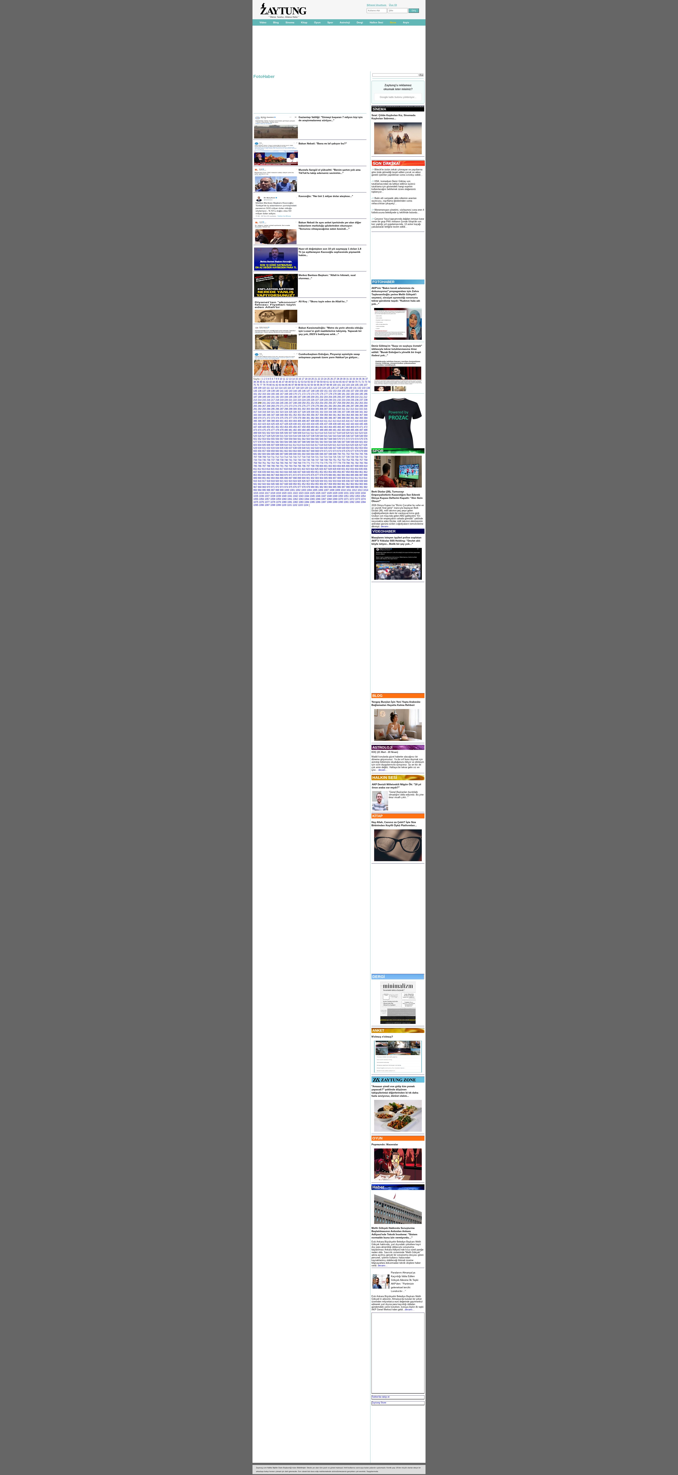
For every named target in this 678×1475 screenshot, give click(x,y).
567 (326, 439)
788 (268, 466)
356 (312, 415)
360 (330, 415)
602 (365, 442)
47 (283, 382)
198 (304, 397)
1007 (326, 490)
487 (317, 430)
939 (361, 481)
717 (299, 457)
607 (273, 445)
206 (339, 397)
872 (295, 475)
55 (308, 382)
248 (295, 403)
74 (369, 382)
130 (350, 388)
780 (348, 463)
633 (273, 448)
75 (254, 385)
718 (303, 457)
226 (312, 400)
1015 (255, 493)
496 (357, 430)
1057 (267, 499)
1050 (340, 496)
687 (282, 454)
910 (348, 478)
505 (282, 433)
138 (268, 391)
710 (268, 457)
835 (361, 469)
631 (264, 448)
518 (339, 433)
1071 (346, 499)
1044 (306, 496)
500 (259, 433)
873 (299, 475)
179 (335, 394)
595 (335, 442)
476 (268, 430)
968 (259, 487)
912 (356, 478)
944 (268, 484)
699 (335, 454)
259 (343, 403)
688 (286, 454)
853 (326, 472)
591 (317, 442)
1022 (295, 493)
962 (348, 484)
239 (255, 403)
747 (317, 460)
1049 (334, 496)
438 (330, 424)
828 (330, 469)
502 (268, 433)
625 (352, 445)
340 (357, 412)
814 (268, 469)
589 (308, 442)
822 (303, 469)
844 (286, 472)
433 (308, 424)
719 (308, 457)
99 (331, 385)
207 (343, 397)
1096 (261, 505)
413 (334, 421)
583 (282, 442)
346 (268, 415)
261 (352, 403)
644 (321, 448)
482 (295, 430)
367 (361, 415)
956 (321, 484)
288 (357, 406)
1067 (323, 499)
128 (341, 388)
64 (337, 382)
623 (343, 445)
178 (330, 394)
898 (295, 478)
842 (277, 472)
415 (343, 421)
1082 (295, 502)
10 (281, 379)
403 (290, 421)
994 (259, 490)
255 (326, 403)
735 (264, 460)
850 (312, 472)
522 (356, 433)
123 (319, 388)
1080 (284, 502)
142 (286, 391)
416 (348, 421)
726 (339, 457)
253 (317, 403)
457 (299, 427)
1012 (354, 490)
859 (352, 472)
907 (335, 478)
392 (357, 418)
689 (290, 454)
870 (286, 475)
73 (366, 382)
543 (335, 436)
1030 (340, 493)
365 (352, 415)
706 (365, 454)
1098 (272, 505)
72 (362, 382)
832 (348, 469)
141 (282, 391)
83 (280, 385)
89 (299, 385)
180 (339, 394)
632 (268, 448)
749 (326, 460)
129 (346, 388)
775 (326, 463)
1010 (343, 490)
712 (277, 457)
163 (264, 394)
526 (259, 436)
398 (268, 421)
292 (259, 409)
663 (290, 451)
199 (308, 397)
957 (326, 484)
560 (295, 439)
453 (282, 427)
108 (255, 388)
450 (268, 427)
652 (357, 448)
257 (335, 403)
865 (264, 475)
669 (317, 451)
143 (290, 391)
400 (277, 421)
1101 (289, 505)
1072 (351, 499)
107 (365, 385)
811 (255, 469)
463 (326, 427)
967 (255, 487)
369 (255, 418)
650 (348, 448)
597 (343, 442)
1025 (312, 493)
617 (317, 445)
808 (357, 466)
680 (365, 451)
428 (286, 424)
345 (264, 415)
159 (361, 391)
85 (286, 385)
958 (330, 484)
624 (348, 445)
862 (365, 472)
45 (277, 382)
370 (259, 418)
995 (264, 490)
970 (268, 487)
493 (343, 430)
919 (273, 481)
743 (299, 460)
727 (343, 457)
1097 (267, 505)
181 (343, 394)
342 (365, 412)
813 (264, 469)
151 (326, 391)
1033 (357, 493)
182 (348, 394)
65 (340, 382)
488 (321, 430)
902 (312, 478)
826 (321, 469)
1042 (295, 496)
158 (357, 391)
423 (264, 424)
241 (264, 403)
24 (325, 379)
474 (259, 430)
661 (282, 451)
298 (286, 409)
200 (312, 397)
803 (335, 466)
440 (339, 424)
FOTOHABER (383, 282)
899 (299, 478)
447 (255, 427)
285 (343, 406)
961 (343, 484)
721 (317, 457)
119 (302, 388)
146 (304, 391)
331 (317, 412)
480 (286, 430)
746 (312, 460)
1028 (329, 493)
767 (290, 463)
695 (317, 454)
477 (273, 430)
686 (277, 454)
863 (255, 475)
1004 (309, 490)
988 (348, 487)
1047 (323, 496)
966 (365, 484)
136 (259, 391)
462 (321, 427)
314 (356, 409)
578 (259, 442)
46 (280, 382)
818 (286, 469)
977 (299, 487)
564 (312, 439)
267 (264, 406)
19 (309, 379)
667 (308, 451)
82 (277, 385)
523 (361, 433)
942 (259, 484)
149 (317, 391)
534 (295, 436)
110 (264, 388)
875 (308, 475)
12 (287, 379)
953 (308, 484)
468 (348, 427)
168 (286, 394)
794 (295, 466)
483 (299, 430)
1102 (295, 505)
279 (317, 406)
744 (304, 460)
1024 (306, 493)
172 (304, 394)
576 (365, 439)
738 (277, 460)
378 (295, 418)
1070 (340, 499)
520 (348, 433)
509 (299, 433)
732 (365, 457)
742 (295, 460)
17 (303, 379)
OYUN (377, 1138)
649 (343, 448)
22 (319, 379)
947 (282, 484)
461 (317, 427)
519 (343, 433)
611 (290, 445)
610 (286, 445)
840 (268, 472)
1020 (284, 493)
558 (286, 439)
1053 (357, 496)
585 (290, 442)
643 (317, 448)
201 (317, 397)
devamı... (386, 526)
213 (255, 400)
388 (339, 418)
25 (328, 379)
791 (282, 466)
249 (299, 403)
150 (321, 391)
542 (330, 436)
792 (286, 466)
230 (330, 400)
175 (317, 394)
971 (273, 487)
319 (264, 412)
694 (312, 454)
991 (361, 487)
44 (273, 382)
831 (343, 469)
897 (290, 478)
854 (330, 472)
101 (339, 385)
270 (277, 406)
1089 (334, 502)
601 (361, 442)
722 (321, 457)
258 (339, 403)
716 (295, 457)
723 (326, 457)
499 (255, 433)
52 (299, 382)
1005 (315, 490)
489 (326, 430)
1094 (363, 502)
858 (348, 472)
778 (339, 463)
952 (304, 484)
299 (290, 409)
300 (295, 409)
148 (312, 391)
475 (264, 430)
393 (361, 418)
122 (315, 388)
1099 (278, 505)
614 (303, 445)
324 (286, 412)
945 (273, 484)
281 (326, 406)
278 (312, 406)
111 (268, 388)
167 (282, 394)
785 (255, 466)
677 (352, 451)
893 (273, 478)
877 (317, 475)
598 (348, 442)
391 (352, 418)
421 (255, 424)
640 (304, 448)
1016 (261, 493)
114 (280, 388)
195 (290, 397)
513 (317, 433)
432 (304, 424)
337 (343, 412)
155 (343, 391)
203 (326, 397)
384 (321, 418)
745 (308, 460)
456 (295, 427)
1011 (348, 490)
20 (312, 379)
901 (308, 478)
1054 (363, 496)
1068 (329, 499)
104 (352, 385)
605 (264, 445)
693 (308, 454)
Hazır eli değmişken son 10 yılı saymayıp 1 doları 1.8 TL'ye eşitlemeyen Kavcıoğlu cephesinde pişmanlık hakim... (330, 252)
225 (308, 400)
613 (299, 445)
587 (299, 442)
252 (312, 403)
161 (255, 394)
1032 (351, 493)
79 (267, 385)
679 (361, 451)
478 (277, 430)
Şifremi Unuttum (377, 5)
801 (326, 466)
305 (317, 409)
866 (268, 475)
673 (335, 451)
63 (334, 382)
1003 (303, 490)
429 (290, 424)
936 (348, 481)
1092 (351, 502)
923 (290, 481)
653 (361, 448)
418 (356, 421)
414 (339, 421)
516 (330, 433)
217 (273, 400)
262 (357, 403)
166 (277, 394)
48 (286, 382)
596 (339, 442)
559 (290, 439)
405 (299, 421)
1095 (255, 505)
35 (360, 379)
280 (321, 406)
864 (259, 475)
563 (308, 439)
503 (273, 433)
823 (308, 469)
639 (299, 448)
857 (343, 472)
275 (299, 406)
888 (365, 475)
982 (321, 487)
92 (308, 385)
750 (330, 460)
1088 (329, 502)
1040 (284, 496)
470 (357, 427)
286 (348, 406)
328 (304, 412)
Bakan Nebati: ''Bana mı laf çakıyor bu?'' (323, 143)
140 (277, 391)
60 (324, 382)
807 (352, 466)
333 (326, 412)
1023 (301, 493)
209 (352, 397)
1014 (365, 490)
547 (352, 436)
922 (286, 481)
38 (254, 382)
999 (282, 490)
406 (304, 421)
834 (356, 469)
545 (343, 436)
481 (290, 430)
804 (339, 466)
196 (295, 397)
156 (348, 391)
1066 (318, 499)
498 (365, 430)
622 (339, 445)
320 (268, 412)
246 (286, 403)
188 (259, 397)
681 (255, 454)
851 (317, 472)
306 (321, 409)
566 (321, 439)
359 (326, 415)
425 (273, 424)
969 (264, 487)
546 (348, 436)
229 (326, 400)
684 (268, 454)
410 (321, 421)
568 (330, 439)
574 (357, 439)
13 (290, 379)
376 (286, 418)
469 (352, 427)
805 (343, 466)
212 (365, 397)
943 (264, 484)
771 (308, 463)
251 (308, 403)
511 (308, 433)
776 (330, 463)
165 (273, 394)
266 (259, 406)
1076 (261, 502)
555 (273, 439)
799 (317, 466)
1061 (289, 499)
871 (290, 475)
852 (321, 472)
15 (296, 379)
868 (277, 475)
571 (343, 439)
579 (264, 442)
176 (321, 394)
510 (304, 433)
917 (264, 481)
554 (268, 439)
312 (348, 409)
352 (295, 415)
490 (330, 430)
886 (357, 475)
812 (259, 469)
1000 (286, 490)
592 (321, 442)
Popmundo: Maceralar (384, 1144)
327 (299, 412)
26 (331, 379)
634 (277, 448)
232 (339, 400)
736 (268, 460)
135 (255, 391)
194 (286, 397)
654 (365, 448)
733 (255, 460)
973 (282, 487)
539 (317, 436)
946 (277, 484)
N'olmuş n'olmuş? (382, 1036)
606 (268, 445)
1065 (312, 499)
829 (334, 469)
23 (322, 379)
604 (259, 445)
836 (365, 469)
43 (270, 382)
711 (273, 457)
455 (290, 427)
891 (264, 478)
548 (357, 436)
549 (361, 436)
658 (268, 451)
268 (268, 406)
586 (295, 442)
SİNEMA (379, 109)
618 (321, 445)
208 (348, 397)
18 (306, 379)
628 (365, 445)
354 (304, 415)
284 (339, 406)
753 (343, 460)
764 (277, 463)
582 (277, 442)
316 (365, 409)
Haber (378, 1187)
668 (312, 451)
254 (321, 403)
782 (357, 463)
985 (335, 487)
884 (348, 475)
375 (282, 418)
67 (347, 382)
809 (361, 466)
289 (361, 406)
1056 (261, 499)
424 (268, 424)
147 (308, 391)
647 (335, 448)
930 (321, 481)
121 (311, 388)
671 (326, 451)
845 (290, 472)
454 (286, 427)
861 (361, 472)
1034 (363, 493)
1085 (312, 502)
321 (273, 412)
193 (282, 397)
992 (365, 487)
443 (352, 424)
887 (361, 475)
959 (335, 484)
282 (330, 406)
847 (299, 472)
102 (343, 385)
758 (365, 460)
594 (330, 442)
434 (312, 424)
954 (312, 484)
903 (317, 478)
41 (264, 382)
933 (335, 481)
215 (264, 400)
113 (276, 388)
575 (361, 439)
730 (356, 457)
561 (299, 439)
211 (361, 397)
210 (357, 397)
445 (361, 424)
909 (343, 478)
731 (361, 457)
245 (282, 403)
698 (330, 454)
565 (317, 439)
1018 (272, 493)
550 (365, 436)
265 (255, 406)
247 (290, 403)
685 (273, 454)
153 (335, 391)
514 (321, 433)
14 (293, 379)
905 (326, 478)
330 (312, 412)
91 (305, 385)
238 (365, 400)
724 (330, 457)
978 (304, 487)
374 (277, 418)
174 (312, 394)
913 (361, 478)
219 (282, 400)
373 (273, 418)
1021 (289, 493)
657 (264, 451)
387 (335, 418)
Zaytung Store (379, 1402)
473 (255, 430)
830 (339, 469)
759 (255, 463)
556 (277, 439)
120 (306, 388)
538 (312, 436)
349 (282, 415)
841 (273, 472)
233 (343, 400)
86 (289, 385)
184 (357, 394)
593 (326, 442)
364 (348, 415)
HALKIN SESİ (384, 777)
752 (339, 460)
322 (277, 412)
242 (268, 403)
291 (255, 409)
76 (258, 385)
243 (273, 403)
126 (333, 388)
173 (308, 394)
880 (330, 475)
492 (339, 430)
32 (350, 379)
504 (277, 433)
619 (326, 445)
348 (277, 415)
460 (312, 427)
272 (286, 406)
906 (330, 478)
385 (326, 418)
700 (339, 454)
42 (267, 382)
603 (255, 445)
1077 (267, 502)
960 (339, 484)
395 (255, 421)
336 (339, 412)
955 (317, 484)
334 (330, 412)
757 (361, 460)
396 (259, 421)
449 (264, 427)
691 (299, 454)
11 (284, 379)
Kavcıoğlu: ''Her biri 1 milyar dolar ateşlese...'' (326, 196)
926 (304, 481)
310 (339, 409)
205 (335, 397)
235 (352, 400)
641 (308, 448)
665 (299, 451)
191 (273, 397)
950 (295, 484)
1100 (284, 505)
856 (339, 472)
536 (304, 436)
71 (359, 382)
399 (273, 421)
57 (315, 382)
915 (255, 481)
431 (299, 424)
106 (361, 385)
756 (357, 460)
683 (264, 454)
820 (295, 469)
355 (308, 415)
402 (286, 421)
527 (264, 436)
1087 (323, 502)
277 (308, 406)
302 (304, 409)
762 (268, 463)
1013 (360, 490)
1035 (255, 496)
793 (290, 466)
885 (352, 475)
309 (335, 409)
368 (365, 415)
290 (365, 406)
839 (264, 472)
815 (273, 469)
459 (308, 427)
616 (312, 445)
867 (273, 475)
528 (268, 436)
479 (282, 430)
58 (318, 382)
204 (330, 397)
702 (348, 454)
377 (290, 418)
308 (330, 409)
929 (317, 481)
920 (277, 481)
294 (268, 409)
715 (290, 457)
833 (352, 469)
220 (286, 400)
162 (259, 394)
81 (273, 385)
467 (343, 427)
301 (299, 409)
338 (348, 412)
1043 (301, 496)
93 (312, 385)
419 (361, 421)
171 (299, 394)
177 (326, 394)
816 (277, 469)
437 (326, 424)
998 (277, 490)
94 (315, 385)
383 (317, 418)
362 (339, 415)
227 (317, 400)
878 (321, 475)
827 (326, 469)
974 (286, 487)
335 (335, 412)
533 (290, 436)
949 (290, 484)
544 (339, 436)
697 (326, 454)
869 (282, 475)
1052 (351, 496)
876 (312, 475)
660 (277, 451)
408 (312, 421)
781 (352, 463)
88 (296, 385)
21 (315, 379)
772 (312, 463)
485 (308, 430)
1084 (306, 502)
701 (343, 454)
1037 (267, 496)
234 (348, 400)
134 (368, 388)
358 (321, 415)
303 (308, 409)
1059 (278, 499)
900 (304, 478)
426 (277, 424)
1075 (255, 502)
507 (290, 433)
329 (308, 412)
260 (348, 403)
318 (259, 412)
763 (273, 463)
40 (261, 382)
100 (335, 385)
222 (295, 400)
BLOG (377, 696)
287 (352, 406)
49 (289, 382)
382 (312, 418)
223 (299, 400)
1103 (300, 505)
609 (282, 445)
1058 (272, 499)
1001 (292, 490)
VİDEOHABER (384, 531)
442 (348, 424)
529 (273, 436)
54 (305, 382)
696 (321, 454)
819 (290, 469)
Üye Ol (393, 5)
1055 (255, 499)
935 (343, 481)
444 (357, 424)
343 (255, 415)
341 (361, 412)
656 (259, 451)
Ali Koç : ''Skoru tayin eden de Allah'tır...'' (323, 301)
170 (295, 394)
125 (328, 388)
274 (295, 406)
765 (282, 463)
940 (365, 481)
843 (282, 472)
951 (299, 484)
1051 (346, 496)
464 (330, 427)
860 (357, 472)
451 (273, 427)
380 (304, 418)
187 (255, 397)
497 (361, 430)
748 (321, 460)
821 (299, 469)
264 (365, 403)
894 (277, 478)
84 (283, 385)
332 (321, 412)
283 (335, 406)
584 (286, 442)
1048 (329, 496)
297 (282, 409)
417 (352, 421)
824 (312, 469)
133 (363, 388)
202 (321, 397)
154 (339, 391)
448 (259, 427)
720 (312, 457)
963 (352, 484)
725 (334, 457)
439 (335, 424)
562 (304, 439)
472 (365, 427)
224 (304, 400)
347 (273, 415)
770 (304, 463)
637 (290, 448)
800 (321, 466)
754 (348, 460)
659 (273, 451)
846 (295, 472)
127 (337, 388)
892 (268, 478)
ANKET (378, 1030)
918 (268, 481)
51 (296, 382)
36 (363, 379)
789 (273, 466)
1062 (295, 499)
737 (273, 460)
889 (255, 478)
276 (304, 406)
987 (343, 487)
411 (326, 421)
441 (343, 424)
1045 (312, 496)
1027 (323, 493)
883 (343, 475)
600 (357, 442)
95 (318, 385)
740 (286, 460)
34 (357, 379)
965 (361, 484)
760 (259, 463)
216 (268, 400)
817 (281, 469)
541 (326, 436)
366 (357, 415)
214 (259, 400)
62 (331, 382)
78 (264, 385)
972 (277, 487)
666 (304, 451)
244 (277, 403)
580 (268, 442)
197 (299, 397)
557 (282, 439)
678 (357, 451)
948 (286, 484)
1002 (298, 490)
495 (352, 430)
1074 (363, 499)
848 (304, 472)
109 (259, 388)
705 (361, 454)
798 (312, 466)
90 (302, 385)
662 (286, 451)
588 (304, 442)
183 (352, 394)
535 (299, 436)
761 (264, 463)
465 (335, 427)
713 (281, 457)
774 (321, 463)
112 (272, 388)
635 (282, 448)
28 (338, 379)
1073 (357, 499)
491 (335, 430)
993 (255, 490)
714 (286, 457)
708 (259, 457)
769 (299, 463)
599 (352, 442)
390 (348, 418)
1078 (272, 502)
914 (365, 478)
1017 (267, 493)
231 (335, 400)
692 (304, 454)
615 (308, 445)
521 (352, 433)
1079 (278, 502)
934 (339, 481)
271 (282, 406)
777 (335, 463)
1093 (357, 502)
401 (282, 421)
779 (343, 463)
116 (289, 388)
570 (339, 439)
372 (268, 418)
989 (352, 487)
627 (361, 445)
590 (312, 442)
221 (290, 400)
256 (330, 403)
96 (321, 385)
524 (365, 433)
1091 (346, 502)
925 (299, 481)
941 (255, 484)
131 (355, 388)
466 (339, 427)
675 (343, 451)
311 (343, 409)
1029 (334, 493)
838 (259, 472)
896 (286, 478)
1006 (320, 490)
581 (273, 442)
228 (321, 400)
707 (255, 457)
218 (277, 400)
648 (339, 448)
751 (335, 460)
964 (357, 484)
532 (286, 436)
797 (308, 466)
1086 (318, 502)
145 (299, 391)
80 (270, 385)
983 (326, 487)
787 (264, 466)
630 (259, 448)
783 (361, 463)
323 (282, 412)
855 (335, 472)
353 (299, 415)
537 (308, 436)
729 (352, 457)
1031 (346, 493)
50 (293, 382)
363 (343, 415)
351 (290, 415)
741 (290, 460)
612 (295, 445)
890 (259, 478)
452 (277, 427)
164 (268, 394)
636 (286, 448)
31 (347, 379)
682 (259, 454)
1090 (340, 502)
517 (334, 433)
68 (350, 382)
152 (330, 391)
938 (357, 481)
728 (348, 457)
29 (341, 379)
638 (295, 448)
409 (317, 421)
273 (290, 406)
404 (295, 421)
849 (308, 472)
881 (335, 475)
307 (326, 409)
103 (348, 385)
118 (297, 388)
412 (330, 421)
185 (361, 394)
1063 (301, 499)
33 (354, 379)
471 (361, 427)
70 (356, 382)
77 (261, 385)
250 (304, 403)
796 (304, 466)
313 (352, 409)
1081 (289, 502)
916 (259, 481)
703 (352, 454)
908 (339, 478)
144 (295, 391)
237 (361, 400)
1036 (261, 496)
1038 (272, 496)
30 (344, 379)
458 (304, 427)
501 (264, 433)
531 (282, 436)
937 (352, 481)
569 (335, 439)
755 (352, 460)
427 (282, 424)
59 (321, 382)
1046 (318, 496)
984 (330, 487)
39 (258, 382)
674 (339, 451)
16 (300, 379)
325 (290, 412)
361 (335, 415)
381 (308, 418)
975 (290, 487)
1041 (289, 496)
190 (268, 397)
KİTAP (377, 816)
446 (365, 424)
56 (312, 382)
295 (273, 409)
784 (365, 463)
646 (330, 448)
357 (317, 415)
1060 (284, 499)
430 (295, 424)
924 (295, 481)
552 (259, 439)
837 (255, 472)
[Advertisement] (238, 67)
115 (285, 388)
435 (317, 424)
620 (330, 445)
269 (273, 406)
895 (282, 478)
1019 (278, 493)
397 (264, 421)
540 (321, 436)
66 (343, 382)
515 (326, 433)
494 (348, 430)
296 (277, 409)
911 (352, 478)
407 (308, 421)
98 (327, 385)
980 (312, 487)
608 (277, 445)
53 (302, 382)
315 (361, 409)
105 (357, 385)
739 (282, 460)
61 (327, 382)
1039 (278, 496)
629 (255, 448)
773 (317, 463)
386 (330, 418)
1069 (334, 499)
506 (286, 433)
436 (321, 424)
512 (312, 433)
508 (295, 433)
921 (282, 481)
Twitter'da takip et (380, 1396)
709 (264, 457)
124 (324, 388)
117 (293, 388)
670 (321, 451)
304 (312, 409)
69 (353, 382)
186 (365, 394)
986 (339, 487)
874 (304, 475)
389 (343, 418)
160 (365, 391)
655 (255, 451)
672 (330, 451)
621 (334, 445)
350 (286, 415)
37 (366, 379)
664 (295, 451)
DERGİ (378, 976)
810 (365, 466)
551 (255, 439)
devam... (382, 770)
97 (324, 385)
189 (264, 397)
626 (356, 445)
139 (273, 391)
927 (308, 481)
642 (312, 448)
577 (255, 442)
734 (259, 460)
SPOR (377, 451)
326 (295, 412)
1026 (318, 493)
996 (268, 490)
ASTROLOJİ (382, 747)
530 (277, 436)
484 (304, 430)
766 (286, 463)
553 (264, 439)
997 (273, 490)
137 (264, 391)
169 (290, 394)
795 (299, 466)
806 (348, 466)
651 (352, 448)
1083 (301, 502)
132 (359, 388)
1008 (331, 490)
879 (326, 475)
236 (357, 400)
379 (299, 418)
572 (348, 439)
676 (348, 451)
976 (295, 487)
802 (330, 466)
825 (317, 469)
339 (352, 412)
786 (259, 466)
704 (357, 454)
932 (330, 481)
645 (326, 448)
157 (352, 391)
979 (308, 487)
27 (335, 379)
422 (259, 424)
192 (277, 397)
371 (264, 418)
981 (317, 487)
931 (326, 481)
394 (365, 418)
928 (312, 481)
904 (321, 478)
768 (295, 463)
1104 (306, 505)
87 (293, 385)
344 (259, 415)
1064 (306, 499)
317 (255, 412)
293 (264, 409)
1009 (337, 490)
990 (357, 487)
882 (339, 475)
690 (295, 454)
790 (277, 466)
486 (312, 430)
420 (365, 421)
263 (361, 403)
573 (352, 439)
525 (255, 436)
